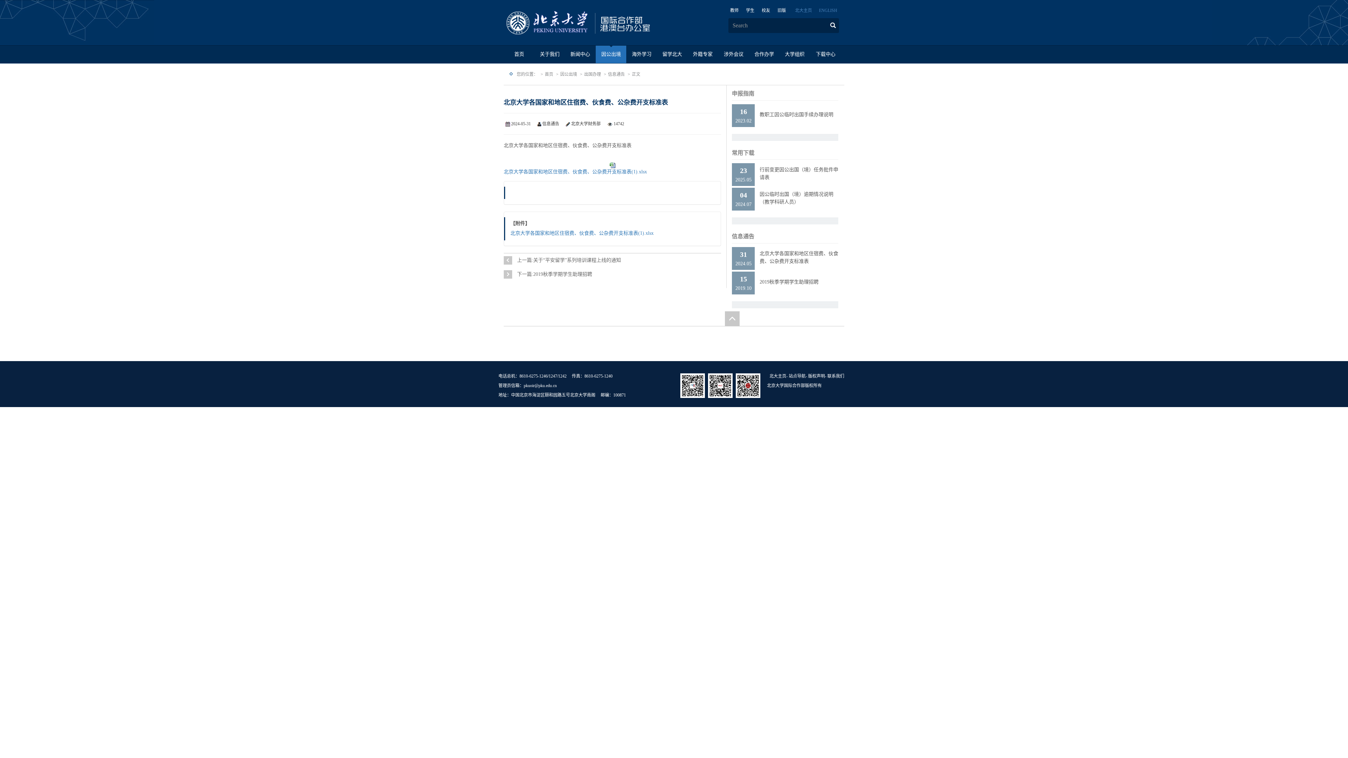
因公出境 (611, 54)
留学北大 (672, 54)
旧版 (782, 10)
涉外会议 (734, 54)
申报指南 (743, 94)
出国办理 (592, 74)
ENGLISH (828, 10)
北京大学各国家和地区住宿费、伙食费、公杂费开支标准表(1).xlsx (575, 171)
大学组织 (795, 54)
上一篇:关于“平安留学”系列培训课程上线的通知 (569, 260)
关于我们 (550, 54)
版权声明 (816, 376)
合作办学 (764, 54)
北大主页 (803, 10)
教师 (734, 10)
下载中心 (825, 54)
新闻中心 (580, 54)
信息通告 (616, 74)
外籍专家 (703, 54)
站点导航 (797, 376)
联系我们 (835, 376)
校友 (766, 10)
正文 (636, 74)
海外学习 (642, 54)
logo (600, 23)
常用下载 (743, 153)
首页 (519, 54)
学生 (750, 10)
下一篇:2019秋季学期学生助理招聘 (554, 274)
